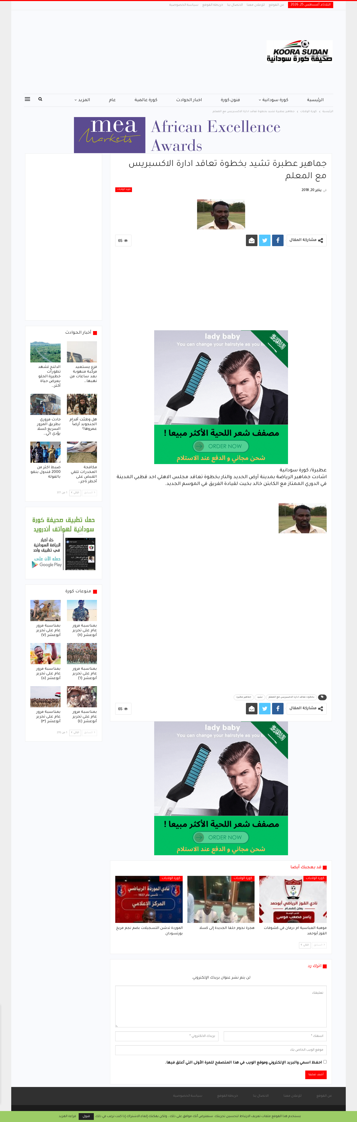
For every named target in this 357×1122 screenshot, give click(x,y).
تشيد (260, 697)
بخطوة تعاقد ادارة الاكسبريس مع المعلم (291, 697)
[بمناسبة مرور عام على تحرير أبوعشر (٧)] (45, 610)
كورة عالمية (146, 100)
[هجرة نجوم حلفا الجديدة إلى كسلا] (221, 899)
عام (112, 100)
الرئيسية (315, 100)
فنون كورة (230, 100)
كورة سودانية (275, 100)
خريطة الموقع (212, 5)
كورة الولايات (123, 189)
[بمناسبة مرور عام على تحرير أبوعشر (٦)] (82, 653)
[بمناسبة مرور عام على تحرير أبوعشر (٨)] (82, 610)
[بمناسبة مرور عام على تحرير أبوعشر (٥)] (45, 653)
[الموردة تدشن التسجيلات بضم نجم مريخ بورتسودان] (149, 899)
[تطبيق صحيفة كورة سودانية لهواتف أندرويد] (63, 543)
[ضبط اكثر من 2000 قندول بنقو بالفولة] (45, 452)
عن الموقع (276, 5)
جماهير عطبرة (243, 697)
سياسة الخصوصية (183, 5)
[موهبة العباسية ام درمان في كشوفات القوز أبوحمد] (293, 899)
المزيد (84, 100)
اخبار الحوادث (189, 100)
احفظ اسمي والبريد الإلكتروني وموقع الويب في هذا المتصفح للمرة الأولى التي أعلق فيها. (243, 1063)
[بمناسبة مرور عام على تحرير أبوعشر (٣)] (45, 696)
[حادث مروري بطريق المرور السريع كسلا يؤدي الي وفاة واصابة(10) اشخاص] (45, 404)
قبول (86, 1116)
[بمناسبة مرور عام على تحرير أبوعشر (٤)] (82, 696)
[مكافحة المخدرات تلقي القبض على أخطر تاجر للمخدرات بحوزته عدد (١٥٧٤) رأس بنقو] (82, 452)
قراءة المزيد (67, 1116)
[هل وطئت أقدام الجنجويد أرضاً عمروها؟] (82, 404)
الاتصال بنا (235, 5)
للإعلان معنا (256, 5)
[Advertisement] (126, 52)
